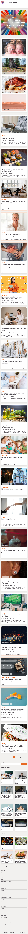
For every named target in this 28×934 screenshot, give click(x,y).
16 (16, 757)
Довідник (3, 872)
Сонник (2, 908)
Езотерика (3, 874)
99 (20, 757)
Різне (2, 168)
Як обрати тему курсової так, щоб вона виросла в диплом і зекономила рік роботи (20, 781)
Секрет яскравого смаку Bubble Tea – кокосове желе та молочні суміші (6, 861)
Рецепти (2, 899)
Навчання (4, 295)
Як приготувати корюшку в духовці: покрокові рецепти (20, 847)
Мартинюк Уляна (5, 429)
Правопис (3, 895)
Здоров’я (3, 135)
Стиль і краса (5, 580)
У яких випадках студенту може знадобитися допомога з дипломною (20, 796)
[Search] (26, 6)
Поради (14, 17)
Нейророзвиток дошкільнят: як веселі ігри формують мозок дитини (14, 22)
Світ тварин (3, 906)
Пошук (2, 762)
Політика (3, 890)
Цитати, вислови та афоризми (7, 922)
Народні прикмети (5, 888)
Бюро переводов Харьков (8, 519)
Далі (23, 757)
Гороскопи (3, 870)
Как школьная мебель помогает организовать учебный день (6, 781)
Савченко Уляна (5, 300)
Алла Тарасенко (5, 396)
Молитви (3, 883)
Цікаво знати (5, 487)
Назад (5, 757)
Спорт (3, 645)
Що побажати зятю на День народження (12, 679)
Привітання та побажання (8, 677)
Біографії (2, 868)
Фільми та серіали (4, 917)
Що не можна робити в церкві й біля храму (12, 489)
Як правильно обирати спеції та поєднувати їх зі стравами (6, 847)
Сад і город (3, 904)
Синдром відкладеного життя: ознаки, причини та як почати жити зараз (7, 814)
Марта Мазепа (5, 140)
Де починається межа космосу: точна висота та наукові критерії (20, 829)
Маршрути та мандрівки (6, 881)
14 (11, 757)
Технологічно (3, 915)
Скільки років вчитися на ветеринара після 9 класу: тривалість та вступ (6, 796)
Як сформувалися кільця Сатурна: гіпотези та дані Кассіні (6, 829)
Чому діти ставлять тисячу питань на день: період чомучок (20, 814)
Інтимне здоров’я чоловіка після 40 (10, 234)
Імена (2, 879)
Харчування (3, 919)
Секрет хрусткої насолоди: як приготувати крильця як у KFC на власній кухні (20, 861)
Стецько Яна (8, 27)
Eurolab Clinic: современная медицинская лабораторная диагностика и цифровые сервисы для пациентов (12, 711)
